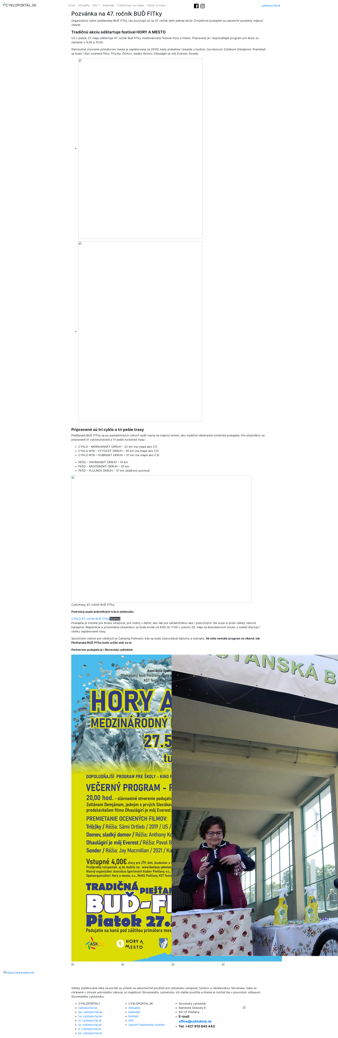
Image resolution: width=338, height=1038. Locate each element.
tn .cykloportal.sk (90, 1024)
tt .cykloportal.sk (89, 1029)
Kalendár (108, 5)
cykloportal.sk (270, 5)
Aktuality (84, 5)
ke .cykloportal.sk (90, 1033)
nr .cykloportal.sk (90, 1020)
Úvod (71, 5)
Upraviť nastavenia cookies (147, 1024)
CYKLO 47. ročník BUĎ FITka (90, 618)
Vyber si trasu (156, 5)
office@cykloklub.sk (195, 1021)
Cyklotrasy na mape (130, 5)
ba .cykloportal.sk (90, 1012)
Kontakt (134, 1016)
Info (95, 5)
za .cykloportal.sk (90, 1016)
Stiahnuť (114, 618)
